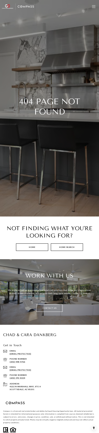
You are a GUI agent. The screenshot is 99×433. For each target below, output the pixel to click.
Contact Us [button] (49, 308)
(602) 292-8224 (17, 378)
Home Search (67, 247)
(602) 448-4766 (17, 362)
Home (32, 247)
